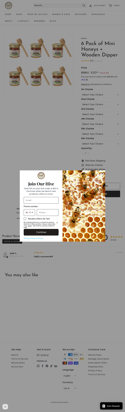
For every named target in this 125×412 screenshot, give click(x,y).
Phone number (31, 206)
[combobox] (29, 212)
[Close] (102, 173)
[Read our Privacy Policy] (57, 222)
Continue (41, 232)
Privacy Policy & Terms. (33, 238)
